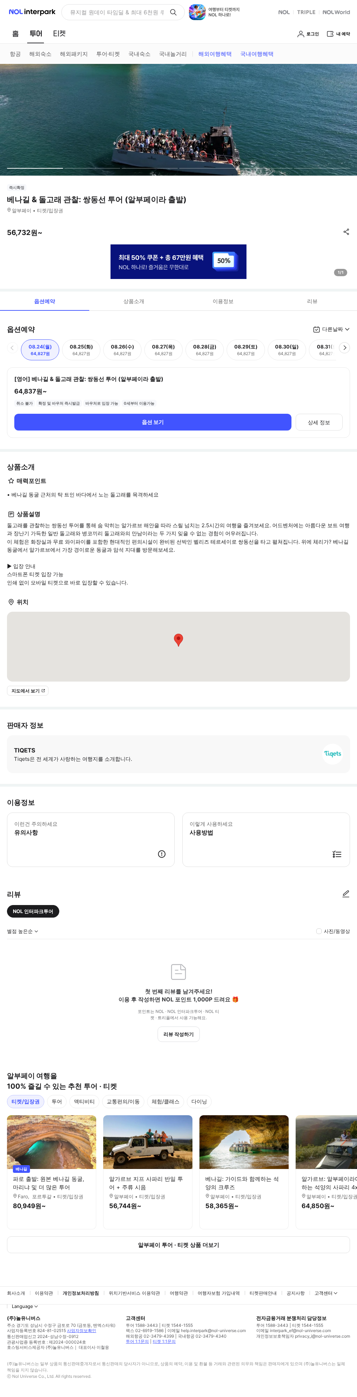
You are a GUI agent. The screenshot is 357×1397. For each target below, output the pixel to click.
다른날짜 (332, 329)
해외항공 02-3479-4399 (150, 1336)
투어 (57, 1101)
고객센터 (323, 1293)
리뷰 (312, 301)
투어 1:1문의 (137, 1341)
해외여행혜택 (215, 53)
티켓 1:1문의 (164, 1341)
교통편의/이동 (123, 1101)
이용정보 (223, 301)
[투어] (35, 33)
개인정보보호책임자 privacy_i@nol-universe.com (303, 1336)
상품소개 (133, 301)
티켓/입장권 (26, 1101)
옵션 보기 (153, 422)
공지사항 (296, 1293)
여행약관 (179, 1293)
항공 (15, 53)
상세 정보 (319, 422)
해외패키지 (74, 53)
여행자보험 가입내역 (219, 1293)
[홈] (15, 33)
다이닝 (199, 1101)
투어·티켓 (108, 53)
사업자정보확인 (81, 1330)
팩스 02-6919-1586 (145, 1330)
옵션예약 (44, 301)
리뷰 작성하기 (179, 1034)
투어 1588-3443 (142, 1325)
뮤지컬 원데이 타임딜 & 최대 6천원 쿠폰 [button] (117, 12)
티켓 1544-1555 (177, 1325)
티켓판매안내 (263, 1293)
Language (22, 1306)
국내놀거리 (173, 53)
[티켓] (59, 33)
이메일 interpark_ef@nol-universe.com (293, 1330)
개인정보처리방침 (81, 1293)
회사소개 (16, 1293)
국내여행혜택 (257, 53)
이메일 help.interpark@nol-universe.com (206, 1330)
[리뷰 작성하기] (346, 894)
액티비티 (84, 1101)
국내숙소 (139, 53)
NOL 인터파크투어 (33, 911)
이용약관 (44, 1293)
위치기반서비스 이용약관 (134, 1293)
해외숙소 (40, 53)
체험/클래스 (166, 1101)
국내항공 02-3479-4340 (202, 1336)
